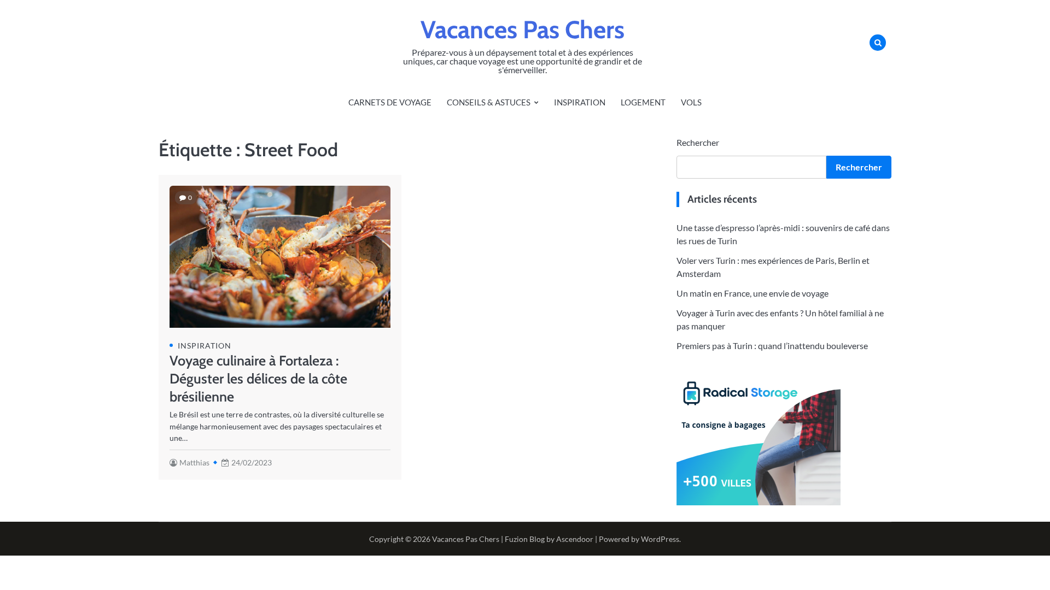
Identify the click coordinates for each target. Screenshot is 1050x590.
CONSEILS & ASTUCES (488, 102)
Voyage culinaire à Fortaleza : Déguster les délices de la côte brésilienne (258, 378)
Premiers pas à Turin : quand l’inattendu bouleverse (772, 345)
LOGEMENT (643, 102)
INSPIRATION (579, 102)
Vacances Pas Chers (523, 29)
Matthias (194, 462)
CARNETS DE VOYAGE (389, 102)
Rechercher (697, 142)
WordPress (660, 539)
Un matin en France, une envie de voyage (752, 293)
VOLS (691, 102)
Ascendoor (574, 539)
